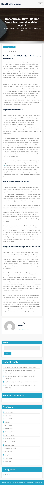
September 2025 (10, 448)
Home (5, 28)
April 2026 (8, 425)
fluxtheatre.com (11, 4)
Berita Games (15, 52)
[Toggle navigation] (40, 4)
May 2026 (8, 422)
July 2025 (8, 455)
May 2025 (8, 461)
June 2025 (8, 458)
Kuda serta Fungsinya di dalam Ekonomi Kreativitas (21, 382)
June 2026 (8, 419)
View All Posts (23, 330)
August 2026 (9, 412)
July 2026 (8, 415)
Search (5, 342)
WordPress (18, 482)
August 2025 (9, 451)
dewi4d (5, 165)
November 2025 (10, 442)
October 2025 (9, 445)
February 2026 (9, 432)
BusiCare (29, 482)
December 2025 (10, 438)
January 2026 (9, 435)
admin (7, 52)
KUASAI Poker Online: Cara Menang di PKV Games (20, 367)
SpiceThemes (38, 482)
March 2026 (8, 428)
